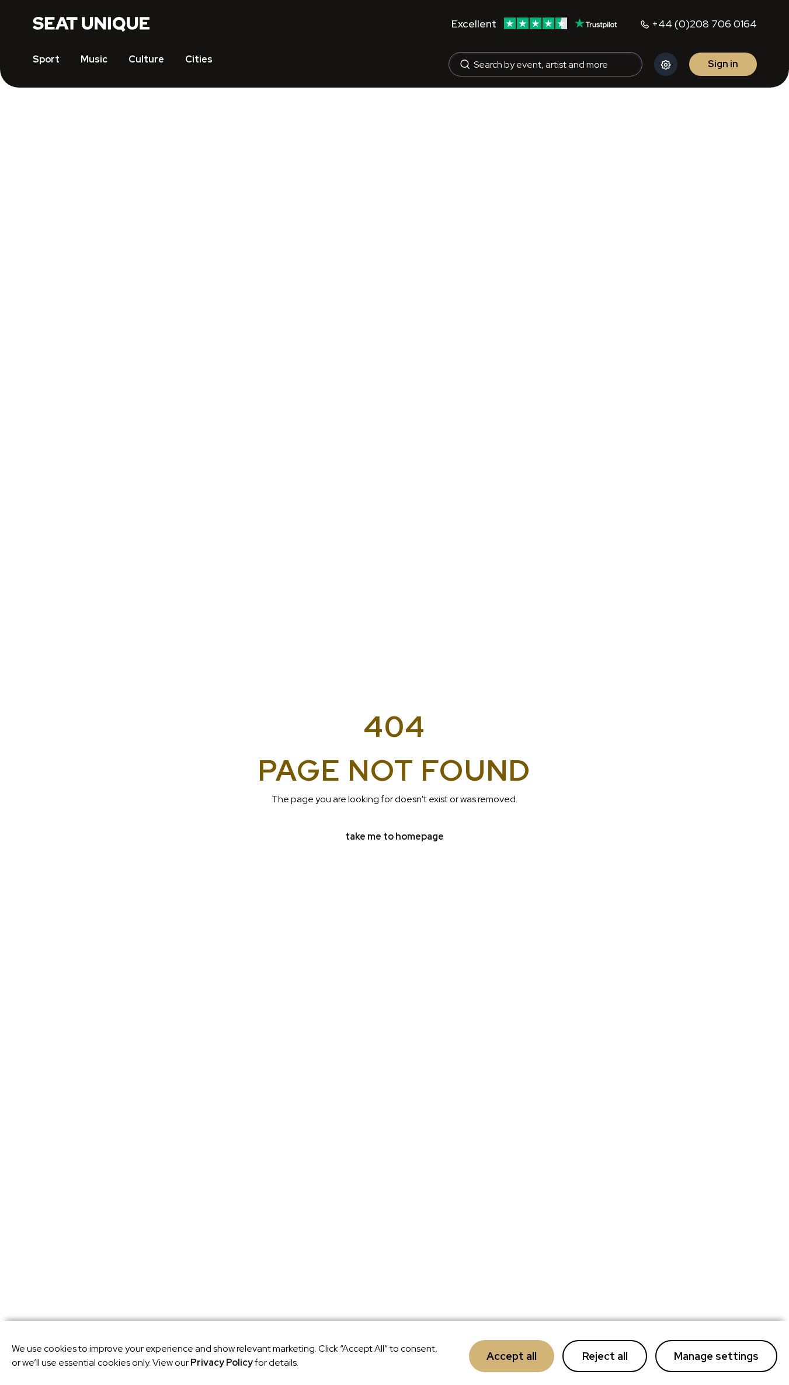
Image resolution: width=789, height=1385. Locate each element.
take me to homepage (394, 836)
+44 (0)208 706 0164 (704, 23)
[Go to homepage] (91, 23)
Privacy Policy (221, 1362)
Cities (199, 59)
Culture (146, 59)
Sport (46, 59)
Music (94, 59)
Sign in (723, 64)
